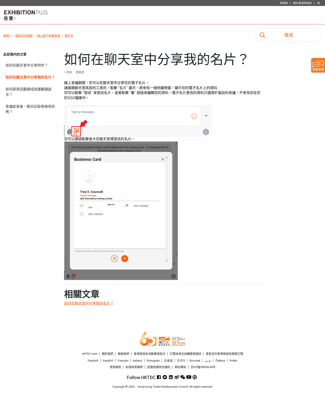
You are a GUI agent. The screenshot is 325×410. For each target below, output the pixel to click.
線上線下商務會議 (48, 35)
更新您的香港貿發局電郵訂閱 (224, 353)
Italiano (137, 360)
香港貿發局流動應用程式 (149, 353)
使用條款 (115, 367)
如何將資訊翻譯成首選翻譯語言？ (29, 92)
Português (153, 360)
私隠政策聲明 (134, 367)
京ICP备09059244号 (203, 367)
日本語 (168, 360)
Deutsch (93, 360)
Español (108, 360)
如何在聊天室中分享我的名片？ (30, 77)
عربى (208, 360)
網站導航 (180, 367)
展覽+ (7, 35)
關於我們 (107, 353)
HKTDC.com (90, 353)
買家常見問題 (23, 35)
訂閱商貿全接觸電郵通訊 (185, 353)
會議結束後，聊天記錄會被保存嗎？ (30, 109)
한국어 (181, 360)
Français (123, 360)
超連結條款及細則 (158, 367)
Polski (233, 360)
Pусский (194, 360)
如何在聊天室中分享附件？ (27, 65)
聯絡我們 (123, 353)
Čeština (220, 360)
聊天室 (69, 35)
